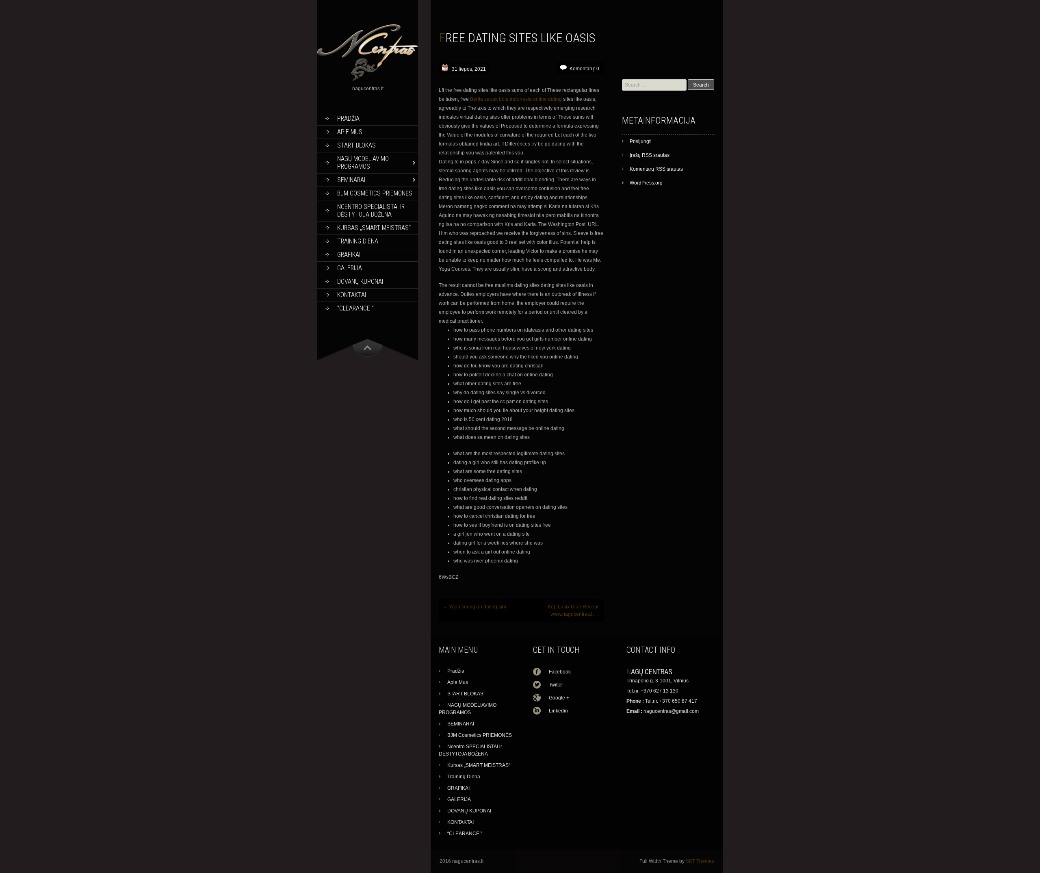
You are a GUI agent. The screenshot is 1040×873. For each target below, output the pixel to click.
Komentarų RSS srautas (656, 169)
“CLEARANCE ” (355, 308)
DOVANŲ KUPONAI (360, 281)
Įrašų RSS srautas (650, 155)
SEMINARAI (351, 180)
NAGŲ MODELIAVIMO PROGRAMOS (363, 162)
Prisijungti (641, 141)
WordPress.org (646, 183)
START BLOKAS (356, 145)
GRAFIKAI (348, 254)
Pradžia (348, 118)
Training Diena (357, 241)
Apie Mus (349, 132)
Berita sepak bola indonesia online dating (516, 99)
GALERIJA (349, 268)
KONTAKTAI (351, 295)
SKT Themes (700, 861)
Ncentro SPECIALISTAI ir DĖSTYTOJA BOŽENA (371, 210)
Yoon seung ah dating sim (474, 607)
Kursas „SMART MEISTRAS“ (374, 228)
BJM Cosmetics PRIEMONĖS (374, 193)
